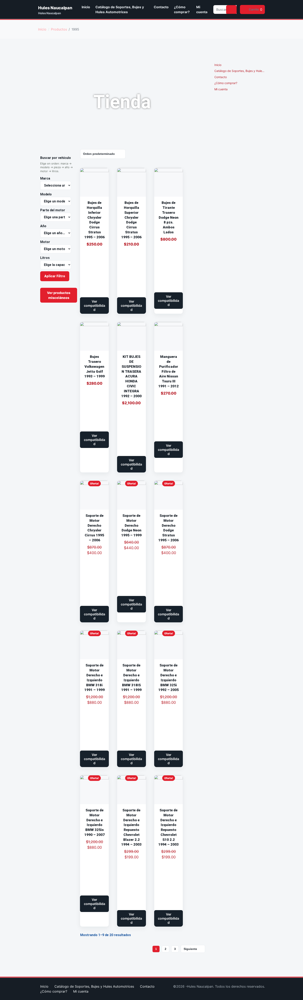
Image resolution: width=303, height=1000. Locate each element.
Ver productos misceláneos (58, 295)
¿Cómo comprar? (182, 9)
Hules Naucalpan (55, 7)
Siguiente (190, 949)
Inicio (86, 7)
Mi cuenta (201, 9)
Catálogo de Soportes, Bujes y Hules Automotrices (119, 9)
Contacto (161, 7)
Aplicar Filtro (54, 276)
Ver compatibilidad (94, 305)
